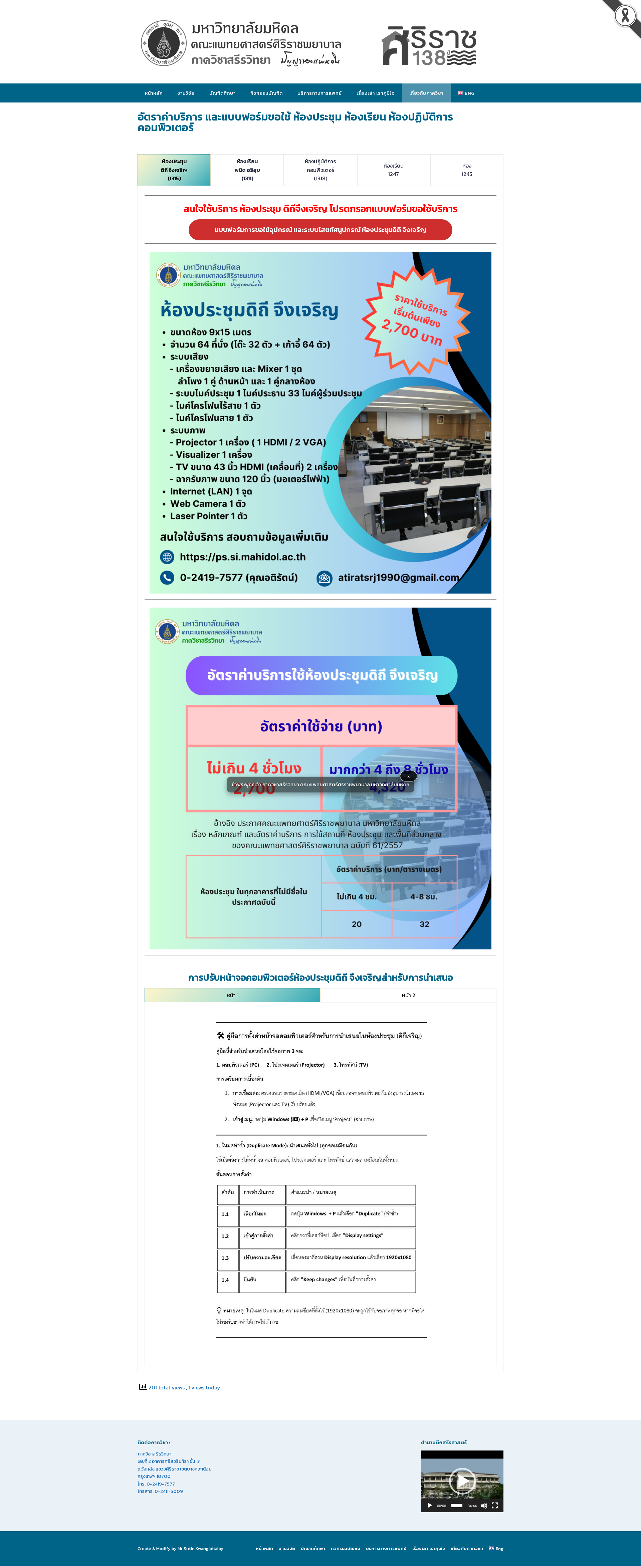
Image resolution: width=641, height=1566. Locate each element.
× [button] (408, 775)
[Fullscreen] (494, 1505)
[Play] (429, 1505)
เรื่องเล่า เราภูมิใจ (376, 93)
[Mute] (484, 1505)
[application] (462, 1481)
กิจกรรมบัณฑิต (266, 93)
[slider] (456, 1505)
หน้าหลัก (154, 93)
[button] (462, 1481)
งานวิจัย (186, 93)
